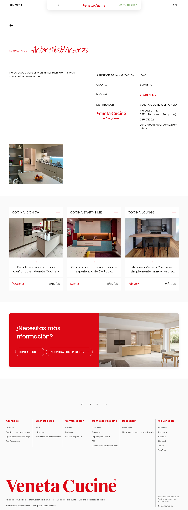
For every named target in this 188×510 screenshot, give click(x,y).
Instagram (163, 432)
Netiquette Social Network (44, 505)
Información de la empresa (41, 500)
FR (97, 404)
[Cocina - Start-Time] (94, 237)
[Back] (14, 26)
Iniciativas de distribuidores (48, 436)
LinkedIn (162, 436)
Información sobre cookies (18, 505)
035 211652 (147, 119)
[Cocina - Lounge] (152, 237)
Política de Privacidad (16, 500)
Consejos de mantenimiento (105, 445)
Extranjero (40, 432)
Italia (38, 428)
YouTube (162, 450)
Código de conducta (66, 500)
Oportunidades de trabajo (18, 436)
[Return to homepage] (61, 485)
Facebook (162, 428)
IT (82, 404)
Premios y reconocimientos (18, 432)
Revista (68, 428)
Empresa (10, 428)
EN (90, 404)
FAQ (93, 441)
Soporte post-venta (101, 436)
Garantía (96, 432)
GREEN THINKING (128, 5)
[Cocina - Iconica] (36, 237)
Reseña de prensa (73, 436)
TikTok (161, 445)
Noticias (69, 432)
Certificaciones (13, 441)
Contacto (96, 428)
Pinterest (162, 441)
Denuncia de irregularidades (92, 500)
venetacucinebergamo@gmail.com (159, 126)
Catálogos (127, 428)
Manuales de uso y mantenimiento (138, 432)
